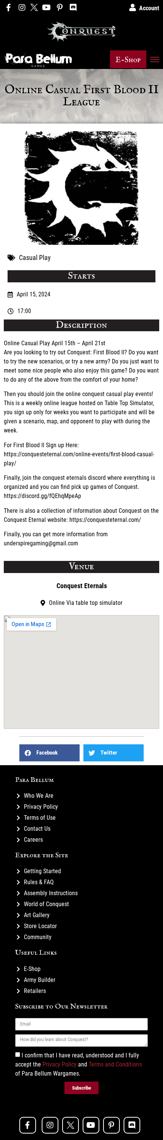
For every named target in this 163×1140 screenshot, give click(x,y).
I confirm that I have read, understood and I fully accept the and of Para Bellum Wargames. (78, 1064)
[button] (128, 59)
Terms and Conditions (115, 1064)
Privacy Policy (59, 1064)
